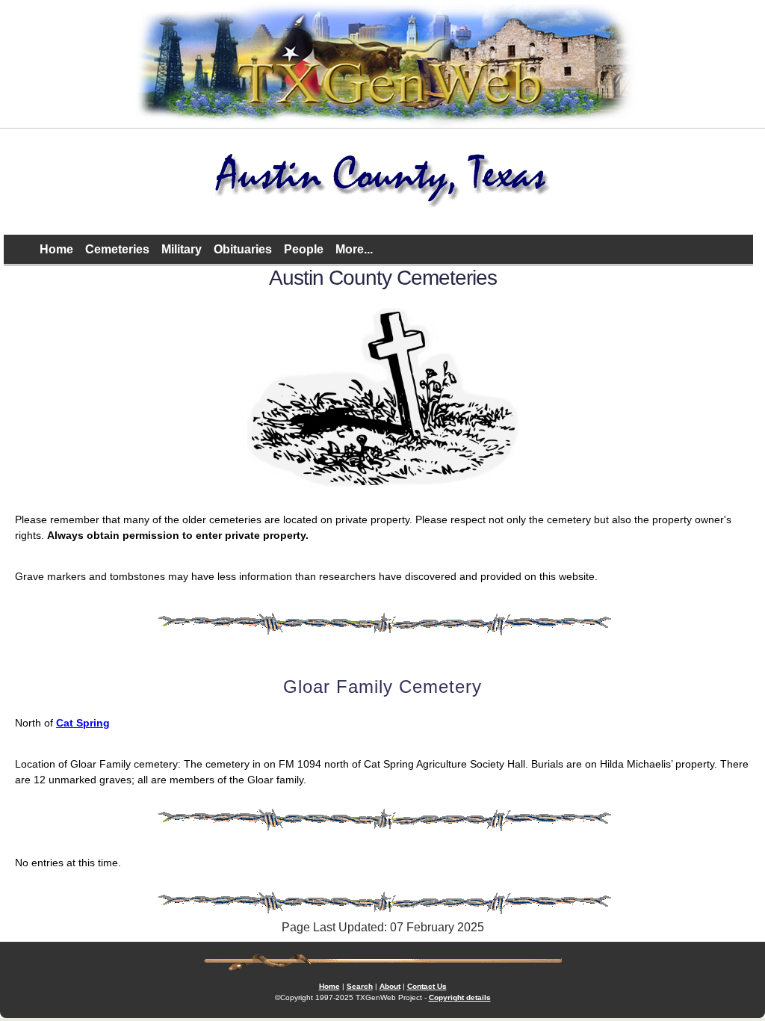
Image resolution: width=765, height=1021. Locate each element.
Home (56, 249)
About (390, 986)
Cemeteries (117, 249)
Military (181, 249)
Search (360, 986)
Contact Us (427, 986)
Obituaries (243, 249)
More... (354, 249)
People (303, 249)
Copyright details (460, 997)
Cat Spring (83, 723)
